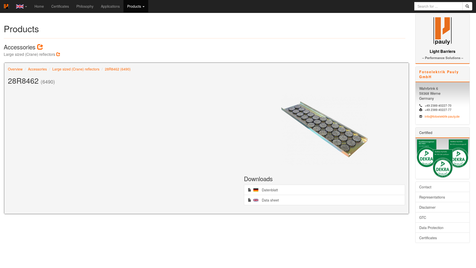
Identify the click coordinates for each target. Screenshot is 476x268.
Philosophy (84, 6)
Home (39, 6)
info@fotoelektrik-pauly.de (442, 116)
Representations (432, 197)
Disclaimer (427, 207)
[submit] (467, 6)
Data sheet (265, 199)
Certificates (60, 6)
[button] (21, 6)
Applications (110, 6)
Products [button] (134, 6)
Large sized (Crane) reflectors (75, 69)
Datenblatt (264, 189)
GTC (422, 217)
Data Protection (431, 227)
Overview (15, 69)
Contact (425, 186)
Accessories (37, 69)
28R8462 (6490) (118, 69)
